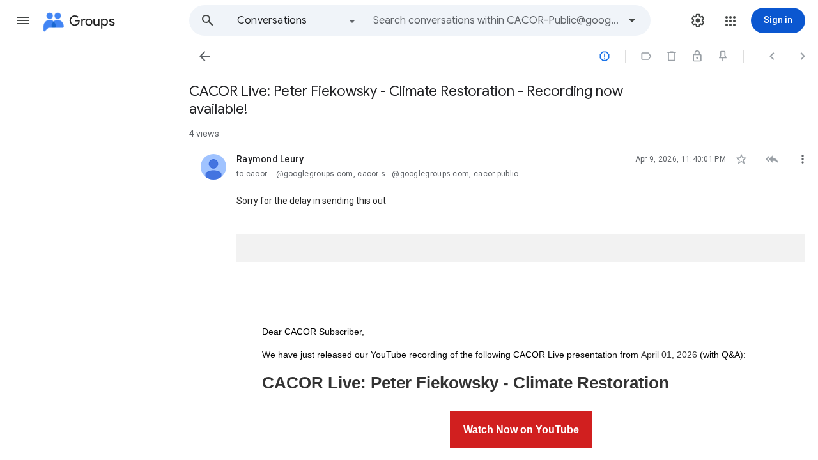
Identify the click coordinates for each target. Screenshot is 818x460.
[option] (297, 20)
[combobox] (496, 20)
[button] (23, 20)
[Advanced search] (632, 20)
